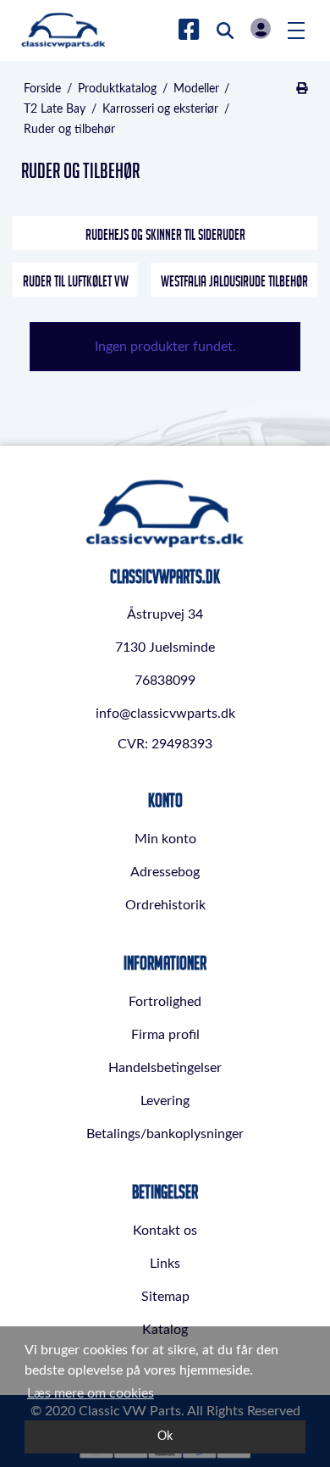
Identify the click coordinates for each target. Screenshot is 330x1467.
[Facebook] (189, 30)
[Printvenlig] (301, 89)
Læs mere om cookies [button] (90, 1393)
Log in (260, 28)
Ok (165, 1436)
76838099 (165, 680)
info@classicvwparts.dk (165, 713)
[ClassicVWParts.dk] (63, 30)
